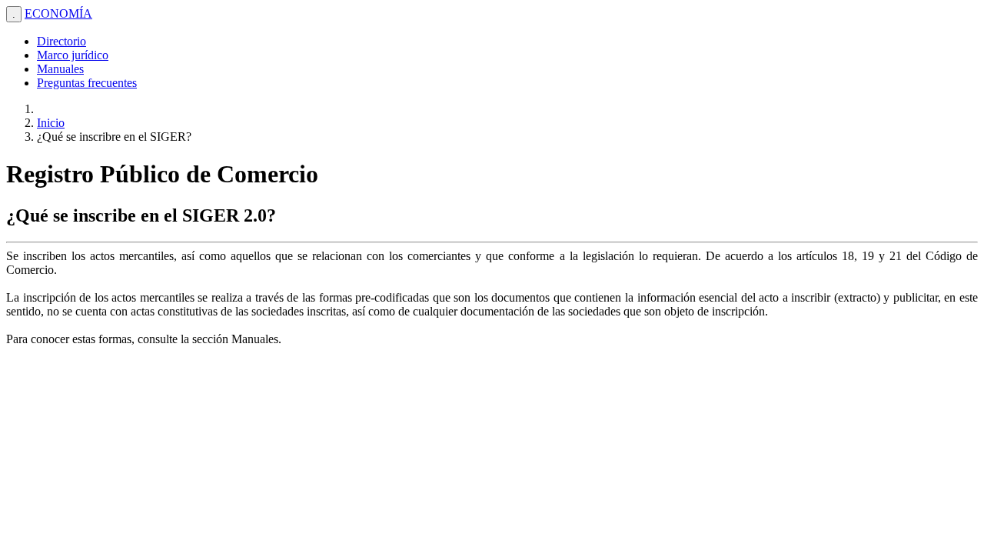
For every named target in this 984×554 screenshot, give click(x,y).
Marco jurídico (72, 55)
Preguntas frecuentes (87, 82)
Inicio (51, 122)
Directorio (61, 41)
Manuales (60, 68)
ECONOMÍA (58, 13)
